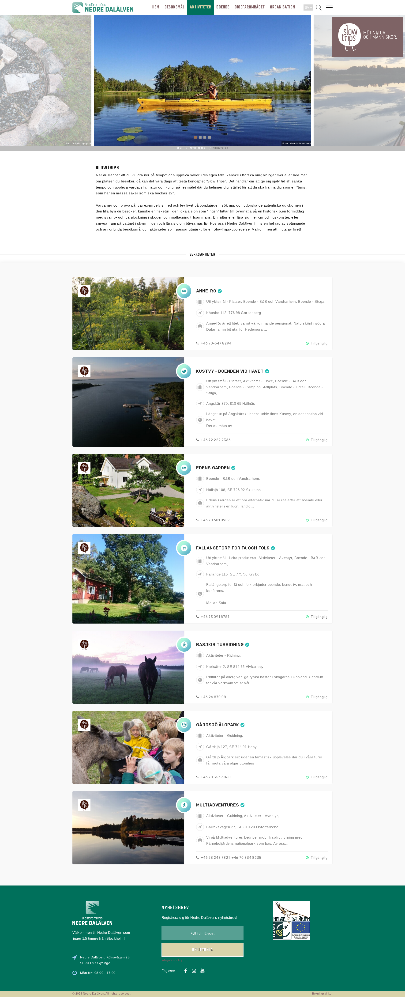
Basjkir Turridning (220, 644)
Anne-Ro (206, 291)
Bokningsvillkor (322, 993)
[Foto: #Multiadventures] (202, 80)
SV (307, 7)
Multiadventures (217, 805)
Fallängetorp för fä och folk (232, 548)
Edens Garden (213, 467)
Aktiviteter (198, 148)
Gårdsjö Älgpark (217, 724)
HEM (155, 7)
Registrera (202, 950)
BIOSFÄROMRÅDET (250, 7)
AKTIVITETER (200, 7)
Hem (179, 148)
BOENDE (222, 7)
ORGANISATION (282, 7)
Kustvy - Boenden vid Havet (229, 371)
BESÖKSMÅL (175, 7)
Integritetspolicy (172, 960)
